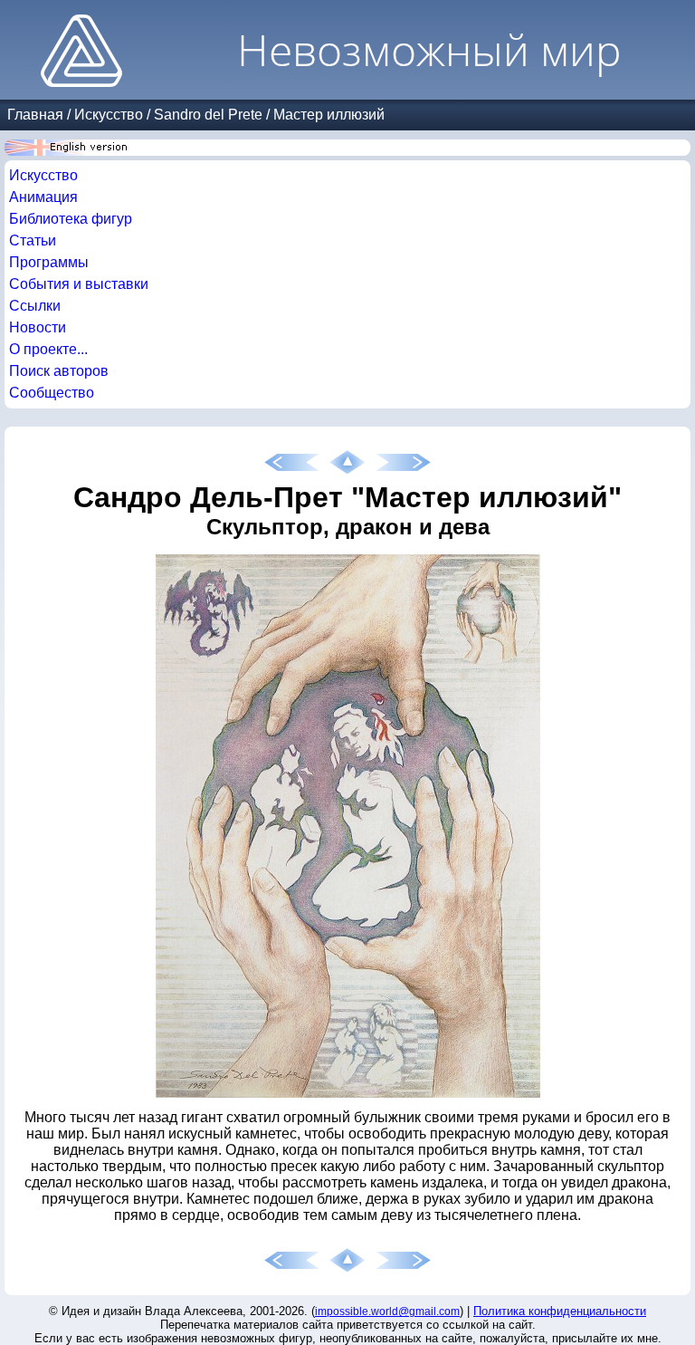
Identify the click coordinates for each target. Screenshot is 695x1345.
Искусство (108, 114)
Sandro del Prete (208, 114)
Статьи (32, 240)
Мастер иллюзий (329, 114)
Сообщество (51, 392)
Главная (35, 114)
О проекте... (48, 349)
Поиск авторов (59, 371)
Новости (37, 327)
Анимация (43, 197)
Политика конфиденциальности (559, 1311)
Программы (49, 262)
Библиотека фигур (70, 218)
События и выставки (78, 284)
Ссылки (35, 305)
